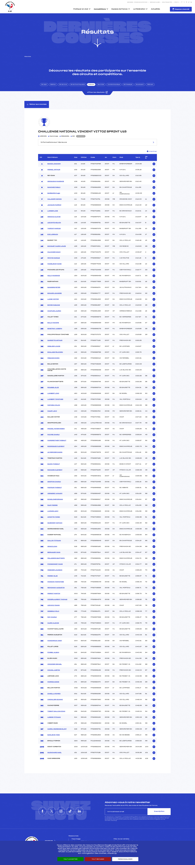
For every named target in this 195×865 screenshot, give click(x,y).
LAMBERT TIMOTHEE (55, 399)
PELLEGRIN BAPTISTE (56, 558)
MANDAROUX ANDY (54, 640)
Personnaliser (125, 859)
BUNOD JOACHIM (54, 163)
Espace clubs (155, 2)
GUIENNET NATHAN (54, 523)
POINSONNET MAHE (55, 564)
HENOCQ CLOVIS (53, 216)
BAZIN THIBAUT (53, 464)
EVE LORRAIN (52, 234)
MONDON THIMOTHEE (55, 581)
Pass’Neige (76, 839)
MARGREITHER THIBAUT (56, 440)
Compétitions (100, 9)
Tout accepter (70, 859)
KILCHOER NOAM (54, 252)
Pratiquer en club (80, 9)
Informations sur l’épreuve (54, 142)
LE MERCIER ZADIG (54, 452)
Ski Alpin (44, 84)
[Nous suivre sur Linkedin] (191, 2)
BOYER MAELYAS (53, 305)
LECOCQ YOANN (53, 605)
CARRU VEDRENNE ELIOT (57, 729)
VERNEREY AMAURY (54, 493)
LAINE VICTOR (53, 299)
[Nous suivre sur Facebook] (181, 2)
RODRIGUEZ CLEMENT (55, 446)
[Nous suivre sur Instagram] (186, 2)
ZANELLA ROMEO (54, 693)
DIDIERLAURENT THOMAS (57, 599)
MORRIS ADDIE (53, 682)
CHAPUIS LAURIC (54, 311)
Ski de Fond (63, 84)
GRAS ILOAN (52, 546)
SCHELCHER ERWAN (55, 499)
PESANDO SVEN (53, 358)
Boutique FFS (167, 2)
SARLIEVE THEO (53, 735)
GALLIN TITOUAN (54, 540)
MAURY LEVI (52, 411)
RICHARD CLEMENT (54, 470)
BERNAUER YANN (53, 552)
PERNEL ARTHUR (53, 169)
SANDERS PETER (53, 287)
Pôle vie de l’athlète (121, 839)
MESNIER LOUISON (54, 570)
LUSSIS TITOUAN (54, 717)
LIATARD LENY (52, 511)
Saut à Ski (101, 84)
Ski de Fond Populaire (78, 84)
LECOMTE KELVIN (54, 222)
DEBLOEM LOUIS (53, 346)
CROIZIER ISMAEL (54, 664)
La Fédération (139, 9)
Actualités (155, 9)
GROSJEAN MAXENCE (55, 181)
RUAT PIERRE (52, 505)
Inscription (159, 811)
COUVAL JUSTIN (53, 670)
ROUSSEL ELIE (53, 387)
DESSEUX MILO (53, 611)
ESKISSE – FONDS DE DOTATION (137, 2)
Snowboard (140, 84)
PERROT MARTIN (53, 593)
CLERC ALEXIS (53, 623)
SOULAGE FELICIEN (55, 352)
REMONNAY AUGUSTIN (56, 587)
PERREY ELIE (52, 576)
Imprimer (153, 151)
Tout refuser (98, 859)
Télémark (150, 84)
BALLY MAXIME (53, 322)
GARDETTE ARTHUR (54, 340)
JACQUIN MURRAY (54, 205)
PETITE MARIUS (53, 258)
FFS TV (176, 2)
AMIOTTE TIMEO (53, 517)
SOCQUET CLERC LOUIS (56, 246)
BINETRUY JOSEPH (54, 328)
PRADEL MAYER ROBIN (56, 428)
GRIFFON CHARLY (54, 481)
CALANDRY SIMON (54, 199)
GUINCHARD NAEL (54, 752)
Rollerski (91, 84)
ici (116, 820)
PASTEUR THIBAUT (54, 487)
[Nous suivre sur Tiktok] (188, 2)
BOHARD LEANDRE (54, 293)
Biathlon (53, 84)
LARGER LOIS (52, 211)
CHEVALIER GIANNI (55, 699)
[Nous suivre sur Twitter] (184, 2)
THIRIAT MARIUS (54, 228)
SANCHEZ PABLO (53, 187)
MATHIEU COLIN (53, 405)
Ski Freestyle (128, 84)
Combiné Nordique (114, 84)
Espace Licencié (182, 9)
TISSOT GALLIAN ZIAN (56, 711)
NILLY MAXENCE (53, 275)
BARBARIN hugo (53, 193)
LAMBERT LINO (53, 393)
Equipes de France (120, 9)
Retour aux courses (38, 104)
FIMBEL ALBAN (53, 652)
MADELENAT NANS (54, 264)
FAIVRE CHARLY (53, 434)
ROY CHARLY (52, 617)
